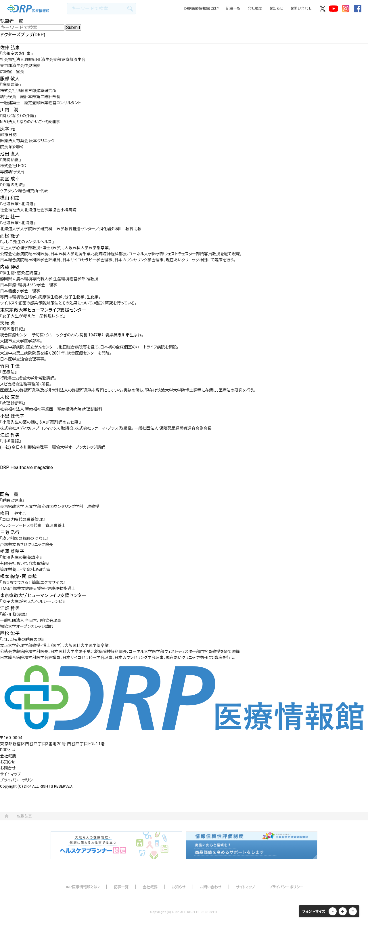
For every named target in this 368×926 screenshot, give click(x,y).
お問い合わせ (301, 8)
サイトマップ (10, 774)
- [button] (333, 911)
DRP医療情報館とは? (201, 8)
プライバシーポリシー (18, 780)
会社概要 (255, 8)
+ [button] (342, 911)
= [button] (352, 911)
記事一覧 (233, 8)
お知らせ (276, 8)
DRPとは (7, 750)
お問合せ (8, 768)
